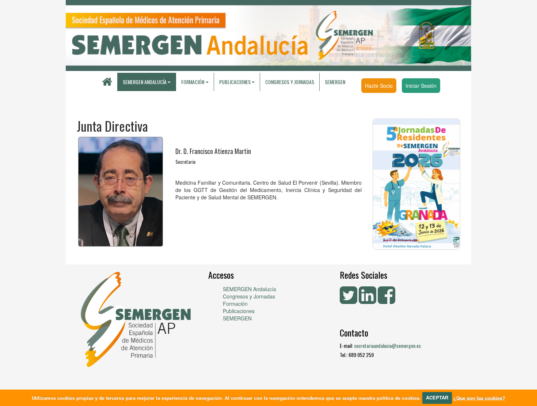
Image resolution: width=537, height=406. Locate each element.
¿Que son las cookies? (479, 397)
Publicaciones (239, 311)
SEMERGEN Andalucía (145, 82)
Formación (235, 303)
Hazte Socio (379, 85)
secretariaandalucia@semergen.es (387, 345)
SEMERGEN (335, 82)
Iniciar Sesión (421, 85)
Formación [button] (192, 82)
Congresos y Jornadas (289, 82)
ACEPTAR (437, 397)
